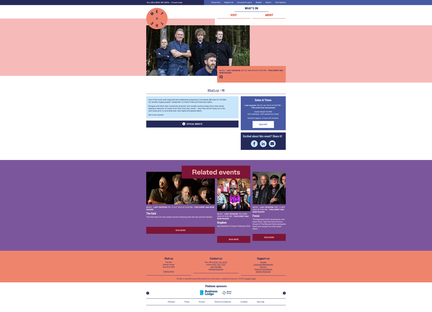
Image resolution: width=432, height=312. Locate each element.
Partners (171, 302)
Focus (256, 216)
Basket (259, 2)
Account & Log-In (244, 2)
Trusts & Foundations (263, 269)
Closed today (176, 2)
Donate (263, 262)
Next (284, 293)
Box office (158, 2)
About (269, 15)
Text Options (280, 2)
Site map (260, 302)
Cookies (244, 302)
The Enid (151, 213)
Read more (181, 230)
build (253, 279)
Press (186, 302)
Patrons (263, 267)
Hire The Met (216, 267)
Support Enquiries (263, 272)
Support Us (228, 2)
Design (247, 279)
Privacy (202, 302)
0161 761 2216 (220, 262)
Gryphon (222, 222)
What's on (213, 90)
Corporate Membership (263, 264)
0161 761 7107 (219, 264)
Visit (234, 15)
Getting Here (168, 271)
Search (268, 2)
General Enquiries (216, 269)
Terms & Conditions (222, 302)
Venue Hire (215, 2)
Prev (147, 293)
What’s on (251, 8)
